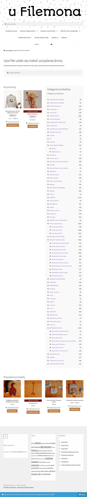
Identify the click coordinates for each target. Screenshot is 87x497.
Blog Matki (64, 442)
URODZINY (53, 312)
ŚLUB (51, 295)
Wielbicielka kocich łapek (59, 256)
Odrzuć (83, 494)
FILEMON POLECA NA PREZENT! (59, 129)
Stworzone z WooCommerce (25, 487)
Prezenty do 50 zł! (57, 233)
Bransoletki (53, 113)
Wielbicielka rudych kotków (60, 272)
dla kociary (46, 446)
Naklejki (52, 191)
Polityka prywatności (67, 455)
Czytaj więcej (32, 126)
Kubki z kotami (54, 178)
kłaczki (33, 458)
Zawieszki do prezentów (57, 360)
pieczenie (48, 462)
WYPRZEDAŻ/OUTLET (25, 37)
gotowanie (44, 450)
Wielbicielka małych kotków (60, 263)
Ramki (54, 148)
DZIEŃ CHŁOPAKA (55, 119)
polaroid (35, 465)
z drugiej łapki (46, 474)
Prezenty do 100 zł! (57, 227)
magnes (34, 461)
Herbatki (52, 142)
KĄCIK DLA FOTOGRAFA (56, 145)
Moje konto (64, 448)
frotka (39, 450)
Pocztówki (53, 214)
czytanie (52, 443)
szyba (44, 468)
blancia (33, 443)
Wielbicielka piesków (56, 318)
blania (38, 442)
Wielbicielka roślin (57, 269)
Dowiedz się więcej (33, 412)
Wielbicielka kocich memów (60, 253)
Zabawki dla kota (54, 354)
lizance (37, 458)
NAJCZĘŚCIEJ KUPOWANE (57, 188)
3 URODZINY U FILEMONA (57, 103)
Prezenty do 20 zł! (57, 230)
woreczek (37, 471)
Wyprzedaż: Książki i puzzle (59, 334)
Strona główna (9, 50)
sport (49, 465)
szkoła (41, 468)
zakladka (51, 471)
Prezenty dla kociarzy (56, 223)
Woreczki (52, 325)
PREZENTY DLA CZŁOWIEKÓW (69, 31)
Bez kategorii (53, 109)
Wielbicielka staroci (57, 276)
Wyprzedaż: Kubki (57, 338)
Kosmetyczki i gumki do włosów (59, 161)
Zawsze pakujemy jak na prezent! (70, 465)
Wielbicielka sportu (55, 321)
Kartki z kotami (54, 158)
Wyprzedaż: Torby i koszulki (60, 351)
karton (49, 453)
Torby (51, 308)
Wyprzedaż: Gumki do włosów (60, 331)
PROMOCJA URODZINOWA (57, 279)
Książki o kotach (54, 174)
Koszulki (52, 165)
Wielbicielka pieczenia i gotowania (62, 266)
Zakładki (52, 357)
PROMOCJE (54, 37)
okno (44, 462)
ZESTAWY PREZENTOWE (41, 37)
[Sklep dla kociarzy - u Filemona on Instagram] (6, 436)
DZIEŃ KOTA (53, 126)
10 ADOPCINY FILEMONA (57, 99)
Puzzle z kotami (54, 292)
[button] (12, 122)
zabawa (46, 471)
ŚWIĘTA (52, 302)
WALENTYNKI (54, 315)
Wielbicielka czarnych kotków (60, 243)
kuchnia (49, 455)
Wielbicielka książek (57, 259)
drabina (53, 447)
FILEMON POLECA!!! (11, 31)
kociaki (53, 453)
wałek (32, 471)
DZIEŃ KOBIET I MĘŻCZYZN (57, 122)
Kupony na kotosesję (56, 181)
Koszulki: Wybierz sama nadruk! (59, 168)
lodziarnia (43, 458)
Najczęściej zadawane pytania (70, 452)
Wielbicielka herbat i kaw (59, 249)
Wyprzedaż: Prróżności (58, 344)
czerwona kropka (45, 443)
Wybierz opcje (12, 411)
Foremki (52, 135)
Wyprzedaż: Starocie (57, 347)
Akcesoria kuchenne (55, 106)
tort (47, 468)
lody (40, 458)
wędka (42, 471)
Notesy (52, 194)
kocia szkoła (33, 455)
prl (39, 465)
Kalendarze (53, 155)
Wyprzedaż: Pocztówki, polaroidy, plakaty (64, 341)
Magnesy (52, 184)
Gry (51, 139)
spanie (46, 465)
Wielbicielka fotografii (58, 246)
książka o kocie (42, 455)
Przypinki (52, 289)
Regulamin (64, 458)
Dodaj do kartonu (12, 125)
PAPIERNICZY (54, 204)
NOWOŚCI (64, 37)
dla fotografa (35, 447)
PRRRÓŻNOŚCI (54, 285)
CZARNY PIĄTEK (54, 116)
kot (37, 455)
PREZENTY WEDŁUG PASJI (27, 31)
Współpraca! (64, 461)
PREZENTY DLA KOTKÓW (48, 31)
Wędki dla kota (56, 152)
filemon (34, 450)
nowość (41, 462)
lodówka (49, 458)
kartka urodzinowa (41, 453)
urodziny (50, 468)
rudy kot (43, 465)
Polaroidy (52, 217)
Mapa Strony (65, 445)
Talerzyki (52, 305)
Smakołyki (53, 298)
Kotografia (53, 171)
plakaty (52, 207)
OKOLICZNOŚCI (54, 201)
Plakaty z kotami (55, 210)
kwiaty (52, 455)
